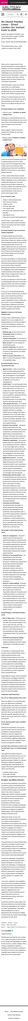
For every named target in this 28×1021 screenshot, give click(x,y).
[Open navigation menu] (2, 14)
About (6, 1011)
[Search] (18, 14)
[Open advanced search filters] (21, 14)
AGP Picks (4, 2)
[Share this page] (26, 14)
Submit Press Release (14, 1015)
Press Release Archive (16, 1011)
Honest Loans (7, 112)
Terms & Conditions (14, 1018)
